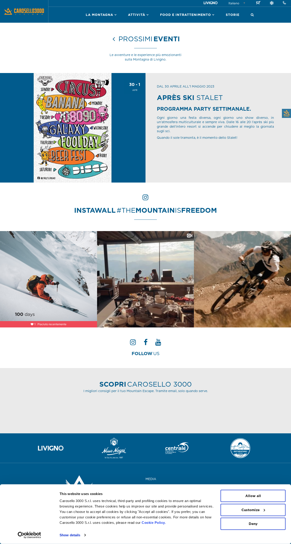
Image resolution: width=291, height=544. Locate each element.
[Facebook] (145, 343)
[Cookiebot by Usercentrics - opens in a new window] (29, 535)
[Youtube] (158, 343)
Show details (70, 535)
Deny (253, 523)
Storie (232, 14)
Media (151, 479)
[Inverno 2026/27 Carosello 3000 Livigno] (272, 3)
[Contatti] (284, 3)
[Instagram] (133, 343)
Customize (250, 509)
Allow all (253, 495)
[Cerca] (252, 15)
